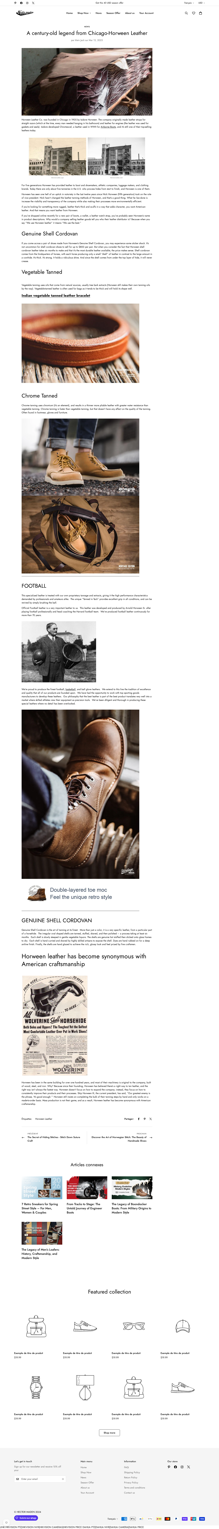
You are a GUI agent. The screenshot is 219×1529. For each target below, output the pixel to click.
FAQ (126, 1467)
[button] (200, 13)
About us (130, 13)
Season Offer (113, 13)
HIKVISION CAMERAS (51, 1527)
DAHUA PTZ (89, 1527)
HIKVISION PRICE (72, 1527)
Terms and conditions (134, 1487)
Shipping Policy (132, 1472)
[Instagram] (27, 3)
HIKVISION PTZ (13, 1527)
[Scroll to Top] (213, 1512)
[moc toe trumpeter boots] (80, 575)
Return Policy (130, 1477)
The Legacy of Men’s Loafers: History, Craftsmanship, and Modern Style (40, 1253)
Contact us (129, 1492)
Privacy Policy (131, 1482)
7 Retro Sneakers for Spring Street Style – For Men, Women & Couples (40, 1208)
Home (69, 13)
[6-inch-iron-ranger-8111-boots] (80, 909)
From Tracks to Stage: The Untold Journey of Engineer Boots (84, 1208)
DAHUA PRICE (136, 1527)
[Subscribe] (62, 1479)
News (99, 13)
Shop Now (82, 13)
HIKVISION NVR (30, 1527)
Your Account (146, 13)
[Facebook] (21, 3)
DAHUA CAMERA (119, 1527)
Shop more (109, 1432)
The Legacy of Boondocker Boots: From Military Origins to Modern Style (131, 1208)
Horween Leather (43, 1119)
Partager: (129, 1119)
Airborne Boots (108, 127)
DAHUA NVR (102, 1527)
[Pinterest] (15, 3)
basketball (71, 689)
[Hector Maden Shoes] (25, 13)
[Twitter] (33, 3)
